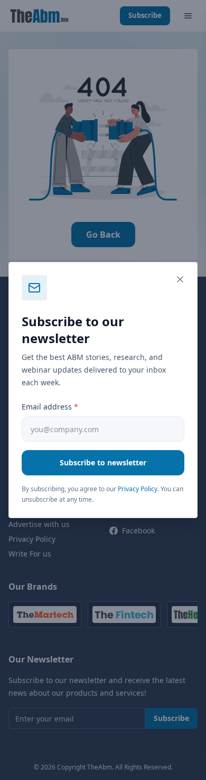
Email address (50, 407)
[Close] (180, 279)
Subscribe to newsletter (103, 462)
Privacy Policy (137, 488)
